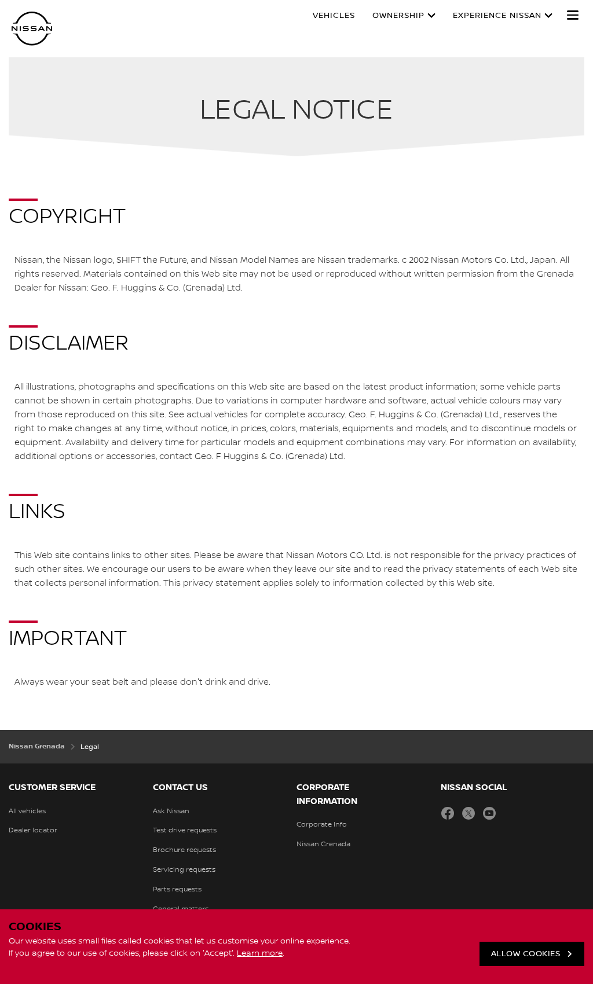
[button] (573, 15)
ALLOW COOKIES (526, 954)
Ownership (398, 16)
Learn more (260, 953)
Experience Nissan (497, 16)
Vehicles (334, 16)
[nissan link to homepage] (32, 29)
